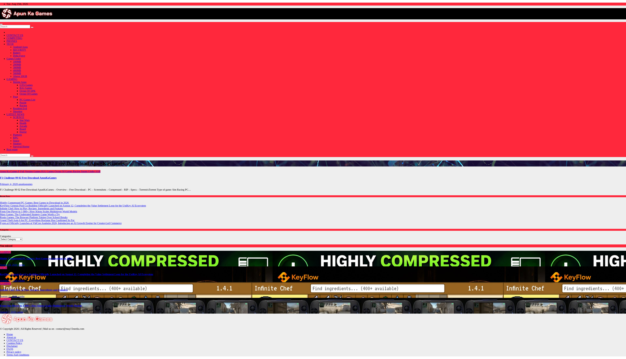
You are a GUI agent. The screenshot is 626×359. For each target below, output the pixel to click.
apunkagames (25, 184)
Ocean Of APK (28, 91)
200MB (17, 64)
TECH (10, 44)
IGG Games (26, 88)
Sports (84, 171)
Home (10, 334)
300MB (17, 67)
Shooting (17, 111)
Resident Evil (20, 108)
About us (11, 337)
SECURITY (19, 49)
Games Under (14, 58)
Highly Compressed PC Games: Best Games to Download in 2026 (34, 202)
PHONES (12, 41)
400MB (17, 70)
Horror (23, 132)
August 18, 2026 (9, 264)
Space (16, 140)
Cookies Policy (14, 343)
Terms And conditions (18, 354)
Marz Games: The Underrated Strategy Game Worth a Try (30, 214)
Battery (17, 52)
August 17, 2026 (9, 280)
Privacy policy (14, 352)
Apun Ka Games (9, 171)
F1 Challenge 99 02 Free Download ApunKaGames (28, 177)
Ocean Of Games (28, 93)
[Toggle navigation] (1, 24)
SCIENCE (18, 117)
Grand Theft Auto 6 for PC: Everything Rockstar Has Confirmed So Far (37, 220)
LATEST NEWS (15, 114)
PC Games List (27, 99)
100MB (17, 61)
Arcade (23, 126)
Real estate (12, 149)
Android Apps (20, 47)
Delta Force (19, 55)
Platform (17, 134)
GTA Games (26, 85)
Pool (15, 96)
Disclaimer (12, 346)
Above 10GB (20, 76)
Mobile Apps (19, 82)
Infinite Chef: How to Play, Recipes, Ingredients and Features (31, 208)
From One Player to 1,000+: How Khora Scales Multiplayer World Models (38, 211)
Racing (23, 105)
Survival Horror (21, 146)
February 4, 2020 (9, 184)
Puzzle (23, 102)
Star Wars (25, 120)
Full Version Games (30, 171)
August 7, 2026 (8, 312)
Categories (5, 236)
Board (23, 129)
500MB (17, 73)
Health (23, 123)
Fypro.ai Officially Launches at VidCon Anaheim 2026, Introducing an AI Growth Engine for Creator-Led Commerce (61, 223)
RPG (15, 137)
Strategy (17, 143)
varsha (21, 264)
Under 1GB (94, 171)
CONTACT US (15, 35)
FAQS (10, 349)
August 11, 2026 (9, 296)
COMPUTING (14, 38)
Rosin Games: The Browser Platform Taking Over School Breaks (33, 217)
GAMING (12, 79)
